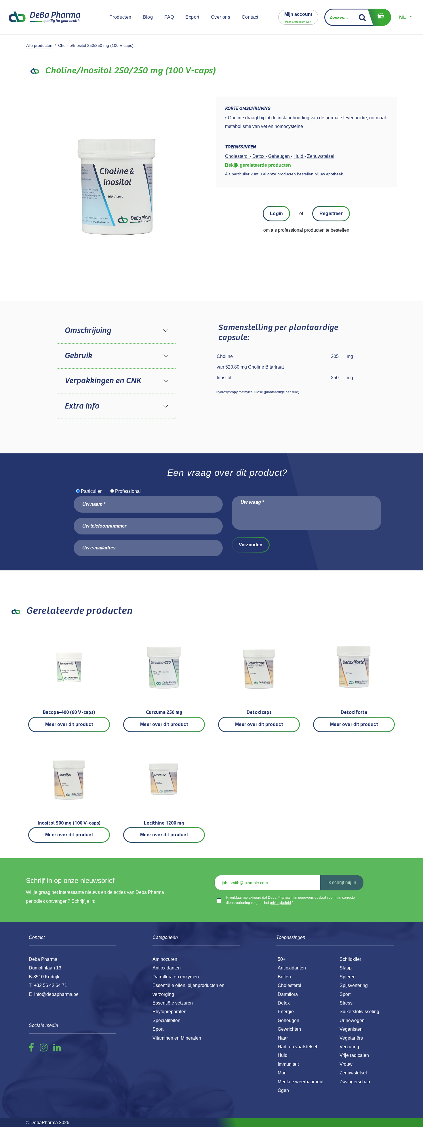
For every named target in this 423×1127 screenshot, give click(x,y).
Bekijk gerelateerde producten (258, 165)
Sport (345, 994)
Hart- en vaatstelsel (297, 1046)
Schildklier (350, 959)
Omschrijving (87, 330)
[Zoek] (362, 17)
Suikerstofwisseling (359, 1011)
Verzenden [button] (250, 544)
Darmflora (288, 994)
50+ (281, 959)
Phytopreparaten (169, 1011)
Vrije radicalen (354, 1055)
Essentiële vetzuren (173, 1002)
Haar (283, 1038)
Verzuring (349, 1046)
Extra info (81, 406)
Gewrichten (289, 1029)
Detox (284, 1002)
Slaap (346, 967)
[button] (298, 17)
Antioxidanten (292, 967)
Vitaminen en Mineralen (177, 1038)
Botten (284, 976)
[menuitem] (120, 17)
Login (276, 213)
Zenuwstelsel (353, 1072)
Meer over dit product (69, 724)
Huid (282, 1055)
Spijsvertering (354, 985)
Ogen (283, 1090)
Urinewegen (352, 1020)
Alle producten (39, 45)
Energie (286, 1011)
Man (282, 1072)
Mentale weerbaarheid (300, 1081)
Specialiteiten (166, 1020)
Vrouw (346, 1064)
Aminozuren (165, 959)
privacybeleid (280, 903)
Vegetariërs (351, 1038)
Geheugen (288, 1020)
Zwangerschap (355, 1081)
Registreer (331, 213)
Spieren (348, 976)
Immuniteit (288, 1064)
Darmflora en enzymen (176, 976)
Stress (346, 1002)
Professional (128, 491)
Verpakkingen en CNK (102, 381)
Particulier (91, 491)
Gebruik (78, 356)
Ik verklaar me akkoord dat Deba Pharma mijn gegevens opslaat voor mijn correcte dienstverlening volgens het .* (290, 900)
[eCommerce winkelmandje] (379, 17)
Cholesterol (289, 985)
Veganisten (351, 1029)
